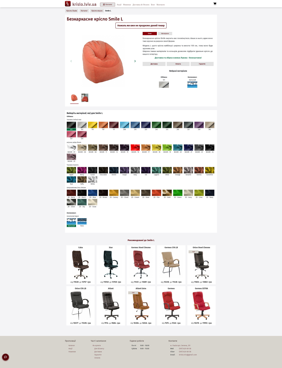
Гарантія (202, 64)
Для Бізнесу (99, 349)
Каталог (109, 4)
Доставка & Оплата (141, 4)
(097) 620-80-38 (185, 349)
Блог (153, 4)
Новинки (127, 4)
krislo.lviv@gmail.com (188, 355)
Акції (119, 4)
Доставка (154, 64)
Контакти (161, 4)
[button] (135, 61)
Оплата (178, 64)
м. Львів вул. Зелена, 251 (180, 345)
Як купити (97, 345)
